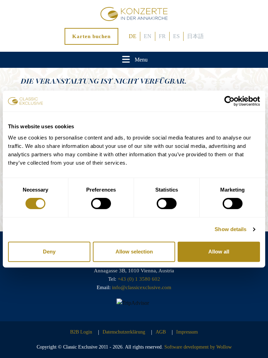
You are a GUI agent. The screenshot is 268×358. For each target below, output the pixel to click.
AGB (161, 332)
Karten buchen (91, 36)
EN (147, 36)
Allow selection (134, 252)
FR (162, 36)
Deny (49, 252)
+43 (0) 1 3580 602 (139, 279)
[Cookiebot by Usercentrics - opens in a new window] (229, 101)
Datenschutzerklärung (124, 332)
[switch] (101, 203)
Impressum (187, 332)
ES (176, 36)
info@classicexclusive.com (141, 287)
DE (132, 36)
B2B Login (81, 332)
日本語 (195, 36)
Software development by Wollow (198, 347)
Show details (230, 229)
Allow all (218, 252)
